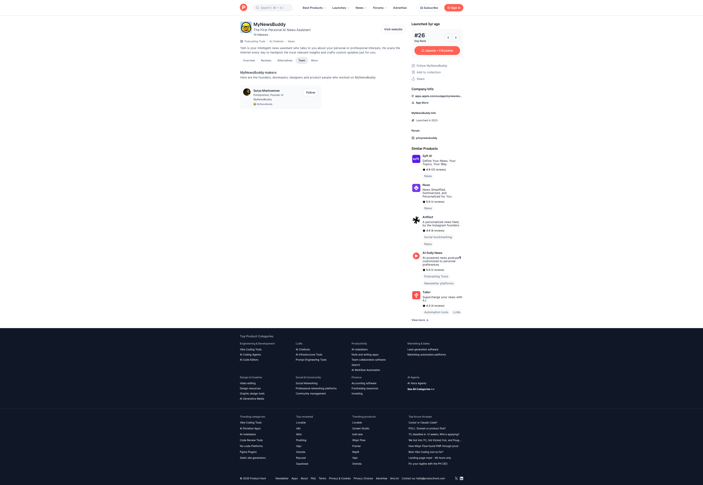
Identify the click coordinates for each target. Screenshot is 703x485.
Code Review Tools (251, 440)
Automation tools (436, 312)
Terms (322, 478)
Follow (310, 92)
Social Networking (307, 383)
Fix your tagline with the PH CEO (428, 463)
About (304, 478)
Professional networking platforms (316, 388)
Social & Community (308, 377)
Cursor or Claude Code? (423, 422)
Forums (378, 8)
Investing (357, 393)
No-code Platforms (251, 446)
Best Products (313, 8)
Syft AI (427, 156)
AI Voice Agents (416, 383)
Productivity (359, 343)
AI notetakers (360, 349)
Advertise (400, 8)
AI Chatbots (276, 41)
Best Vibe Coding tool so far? (426, 451)
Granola (300, 451)
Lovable (301, 422)
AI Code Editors (249, 359)
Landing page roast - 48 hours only (430, 457)
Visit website (393, 29)
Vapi (298, 446)
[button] (314, 60)
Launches (339, 8)
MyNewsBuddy (265, 104)
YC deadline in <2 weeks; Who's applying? (434, 434)
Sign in (455, 8)
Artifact (428, 217)
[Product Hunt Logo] (243, 8)
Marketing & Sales (418, 343)
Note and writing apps (365, 354)
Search (356, 364)
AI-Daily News (432, 253)
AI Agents (413, 377)
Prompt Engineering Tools (311, 359)
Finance (357, 377)
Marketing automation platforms (426, 354)
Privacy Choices (363, 478)
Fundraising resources (365, 388)
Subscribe (431, 8)
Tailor (426, 292)
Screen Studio (360, 428)
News (360, 8)
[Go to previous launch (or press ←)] (448, 37)
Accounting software (364, 383)
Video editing (248, 383)
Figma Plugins (248, 451)
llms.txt (394, 478)
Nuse (426, 185)
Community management (311, 393)
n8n (298, 428)
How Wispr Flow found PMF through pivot (433, 446)
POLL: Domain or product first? (427, 428)
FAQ (313, 478)
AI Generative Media (252, 398)
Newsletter (282, 478)
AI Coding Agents (250, 354)
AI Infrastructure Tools (309, 354)
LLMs (456, 312)
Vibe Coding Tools (251, 349)
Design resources (250, 388)
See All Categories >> (421, 389)
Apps (294, 478)
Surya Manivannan (266, 90)
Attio (299, 434)
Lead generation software (422, 349)
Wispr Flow (358, 440)
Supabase (302, 463)
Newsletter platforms (439, 283)
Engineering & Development (257, 343)
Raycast (301, 457)
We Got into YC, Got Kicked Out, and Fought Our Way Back (435, 440)
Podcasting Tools (255, 41)
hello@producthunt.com (430, 478)
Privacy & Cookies (340, 478)
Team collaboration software (369, 359)
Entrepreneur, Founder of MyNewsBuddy (268, 97)
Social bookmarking (438, 237)
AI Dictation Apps (250, 428)
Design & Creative (251, 377)
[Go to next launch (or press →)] (456, 37)
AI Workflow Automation (366, 369)
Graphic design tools (252, 393)
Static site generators (253, 457)
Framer (356, 446)
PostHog (301, 440)
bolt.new (357, 434)
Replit (355, 451)
